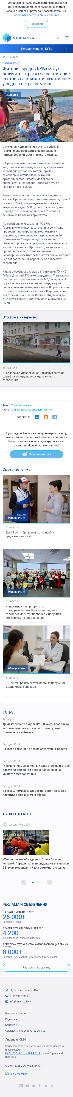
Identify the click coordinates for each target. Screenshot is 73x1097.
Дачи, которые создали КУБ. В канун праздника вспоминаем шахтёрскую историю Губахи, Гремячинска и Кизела (36, 728)
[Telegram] (54, 417)
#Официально (11, 62)
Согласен (36, 24)
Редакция (11, 1019)
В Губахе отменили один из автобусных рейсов (35, 749)
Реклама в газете (15, 1013)
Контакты (11, 1025)
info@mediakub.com (21, 1001)
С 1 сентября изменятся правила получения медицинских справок (35, 684)
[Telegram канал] (46, 1086)
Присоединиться (40, 454)
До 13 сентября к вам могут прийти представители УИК (30, 534)
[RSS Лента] (52, 1086)
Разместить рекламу (36, 967)
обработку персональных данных (36, 15)
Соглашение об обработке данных (25, 1030)
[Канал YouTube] (27, 1086)
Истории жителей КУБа (36, 48)
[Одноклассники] (46, 417)
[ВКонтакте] (37, 417)
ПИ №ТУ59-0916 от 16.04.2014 (22, 1053)
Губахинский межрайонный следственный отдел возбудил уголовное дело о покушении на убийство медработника (36, 770)
